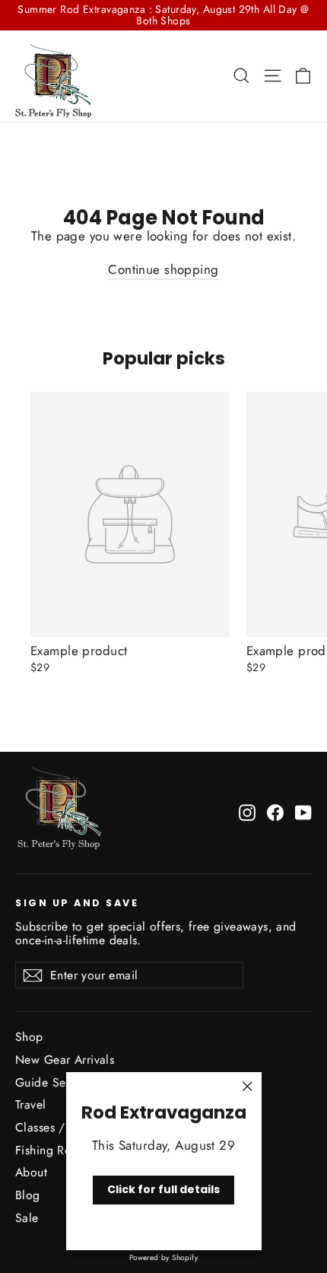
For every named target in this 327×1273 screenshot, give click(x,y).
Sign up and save (76, 902)
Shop (29, 1036)
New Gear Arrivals (64, 1059)
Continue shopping (163, 269)
